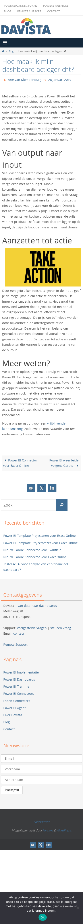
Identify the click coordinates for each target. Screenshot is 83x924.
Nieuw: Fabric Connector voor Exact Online (35, 556)
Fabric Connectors (16, 700)
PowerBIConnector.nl (20, 5)
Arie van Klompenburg (24, 79)
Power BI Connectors (18, 693)
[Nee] (77, 908)
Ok (43, 917)
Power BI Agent (14, 707)
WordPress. (63, 829)
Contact (53, 11)
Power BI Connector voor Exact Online (20, 462)
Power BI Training (16, 685)
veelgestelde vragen (32, 627)
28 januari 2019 (59, 79)
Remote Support (29, 11)
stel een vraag (60, 627)
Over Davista (12, 714)
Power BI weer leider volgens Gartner (64, 462)
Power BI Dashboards (19, 678)
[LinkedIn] (52, 487)
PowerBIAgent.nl (56, 5)
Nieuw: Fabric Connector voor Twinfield (32, 549)
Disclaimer (41, 820)
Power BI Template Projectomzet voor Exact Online (40, 542)
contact (18, 632)
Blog (8, 11)
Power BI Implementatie (21, 671)
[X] (41, 487)
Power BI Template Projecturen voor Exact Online (39, 535)
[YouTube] (31, 487)
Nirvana (48, 829)
